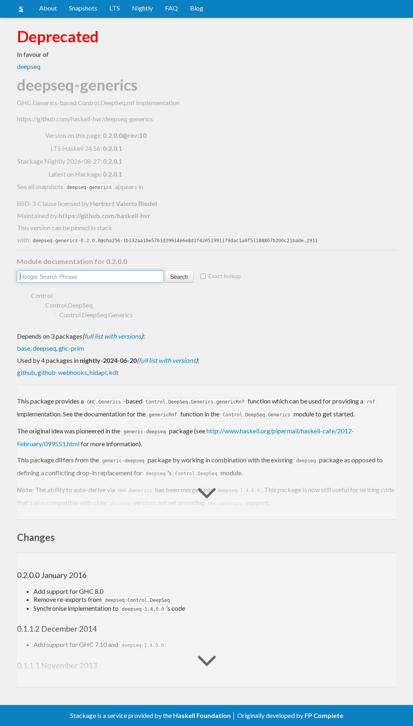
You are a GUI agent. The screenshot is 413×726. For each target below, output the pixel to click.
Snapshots (83, 8)
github (26, 372)
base (23, 348)
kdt (114, 372)
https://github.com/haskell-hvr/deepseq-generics (85, 119)
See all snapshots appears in (80, 186)
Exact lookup (225, 276)
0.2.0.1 (112, 148)
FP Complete (324, 715)
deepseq (28, 66)
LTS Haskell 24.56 (75, 148)
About (48, 8)
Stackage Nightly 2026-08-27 (58, 161)
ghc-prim (71, 348)
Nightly (142, 8)
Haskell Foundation (202, 715)
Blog (196, 8)
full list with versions (112, 336)
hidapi (98, 372)
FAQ (171, 8)
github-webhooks (62, 372)
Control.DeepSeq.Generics (96, 314)
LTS (114, 8)
